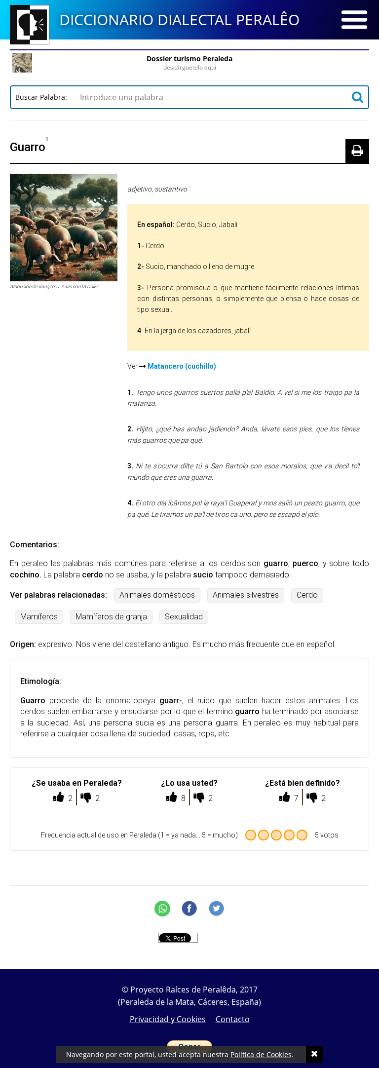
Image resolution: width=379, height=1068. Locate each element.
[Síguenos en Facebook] (189, 908)
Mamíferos (39, 616)
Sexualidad (184, 616)
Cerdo (307, 595)
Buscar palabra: (43, 97)
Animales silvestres (246, 595)
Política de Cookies (261, 1054)
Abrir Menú (354, 20)
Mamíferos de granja (111, 616)
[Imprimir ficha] (357, 151)
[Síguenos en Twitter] (217, 908)
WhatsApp (162, 908)
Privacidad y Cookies (168, 1019)
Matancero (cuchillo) (182, 366)
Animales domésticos (157, 595)
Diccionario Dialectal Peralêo (179, 19)
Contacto (233, 1019)
